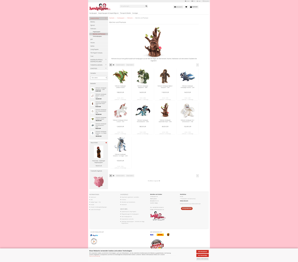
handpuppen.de (154, 196)
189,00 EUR (98, 166)
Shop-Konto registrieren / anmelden (130, 197)
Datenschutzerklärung (94, 256)
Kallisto (92, 46)
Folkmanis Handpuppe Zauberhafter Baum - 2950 (165, 120)
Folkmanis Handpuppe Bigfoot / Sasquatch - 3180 (165, 86)
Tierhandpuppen (97, 36)
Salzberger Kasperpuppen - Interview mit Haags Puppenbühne (132, 222)
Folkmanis (93, 29)
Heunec (92, 42)
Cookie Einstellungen (95, 209)
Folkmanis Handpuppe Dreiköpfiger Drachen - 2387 (187, 86)
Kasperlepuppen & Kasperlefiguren (108, 13)
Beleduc (92, 22)
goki (91, 39)
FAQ (194, 1)
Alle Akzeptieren (202, 251)
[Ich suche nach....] (146, 6)
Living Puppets (94, 49)
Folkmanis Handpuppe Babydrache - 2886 (142, 86)
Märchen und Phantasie (99, 34)
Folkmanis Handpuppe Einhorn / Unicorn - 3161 (120, 120)
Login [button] (199, 1)
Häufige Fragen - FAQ (95, 202)
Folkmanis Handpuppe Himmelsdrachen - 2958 (143, 120)
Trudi (91, 56)
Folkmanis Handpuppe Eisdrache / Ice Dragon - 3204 (120, 155)
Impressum (93, 197)
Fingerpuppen (96, 31)
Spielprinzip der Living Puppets (128, 211)
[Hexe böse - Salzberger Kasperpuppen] (98, 152)
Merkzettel (206, 1)
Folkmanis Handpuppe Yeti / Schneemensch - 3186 (187, 120)
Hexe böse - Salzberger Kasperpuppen (98, 161)
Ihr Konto (123, 199)
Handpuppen (93, 13)
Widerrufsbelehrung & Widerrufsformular (191, 203)
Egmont (92, 25)
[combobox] (120, 64)
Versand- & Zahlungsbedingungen (98, 207)
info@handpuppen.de (159, 209)
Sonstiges (135, 13)
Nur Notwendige (202, 255)
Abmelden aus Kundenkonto (128, 202)
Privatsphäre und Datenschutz (188, 198)
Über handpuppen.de (126, 216)
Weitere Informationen (202, 258)
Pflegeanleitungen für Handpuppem (130, 214)
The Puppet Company (96, 53)
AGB (91, 199)
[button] (110, 64)
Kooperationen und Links (127, 219)
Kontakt (187, 1)
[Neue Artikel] (106, 143)
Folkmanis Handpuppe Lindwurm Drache (120, 86)
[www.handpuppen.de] (103, 6)
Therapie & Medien (125, 13)
